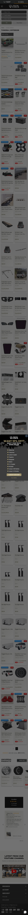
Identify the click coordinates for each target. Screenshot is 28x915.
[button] (14, 475)
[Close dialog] (26, 436)
